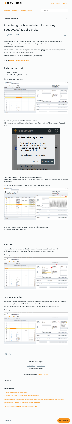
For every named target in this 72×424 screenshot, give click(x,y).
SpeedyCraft (15, 10)
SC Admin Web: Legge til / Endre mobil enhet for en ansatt (21, 395)
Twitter (7, 354)
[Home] (13, 4)
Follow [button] (64, 35)
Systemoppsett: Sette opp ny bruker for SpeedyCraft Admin (22, 402)
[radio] (31, 365)
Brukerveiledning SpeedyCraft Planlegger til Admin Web (20, 406)
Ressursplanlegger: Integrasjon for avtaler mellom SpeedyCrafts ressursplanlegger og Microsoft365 (34, 399)
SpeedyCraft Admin (26, 10)
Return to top (7, 380)
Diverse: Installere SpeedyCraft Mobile (15, 392)
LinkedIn (10, 354)
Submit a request (55, 3)
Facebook (5, 354)
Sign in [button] (65, 3)
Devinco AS (7, 10)
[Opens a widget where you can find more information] (63, 420)
